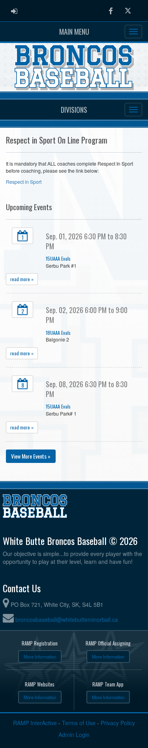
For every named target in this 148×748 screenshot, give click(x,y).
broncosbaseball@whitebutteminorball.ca (66, 619)
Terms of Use (79, 723)
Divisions (74, 109)
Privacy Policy (118, 723)
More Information (40, 656)
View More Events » (31, 456)
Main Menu (74, 31)
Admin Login (74, 735)
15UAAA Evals (58, 258)
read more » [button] (22, 279)
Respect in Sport (23, 181)
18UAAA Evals (58, 332)
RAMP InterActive (35, 723)
